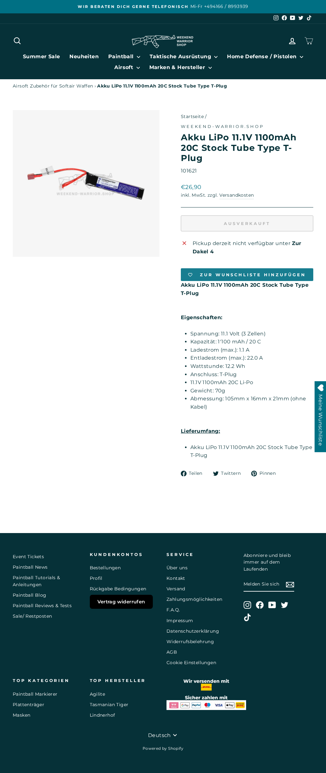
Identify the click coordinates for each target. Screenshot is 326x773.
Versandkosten (236, 195)
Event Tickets (28, 556)
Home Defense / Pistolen (262, 56)
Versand (176, 588)
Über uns (177, 567)
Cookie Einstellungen (191, 662)
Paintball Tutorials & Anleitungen (36, 581)
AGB (172, 652)
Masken (21, 715)
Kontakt (176, 578)
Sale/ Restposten (32, 616)
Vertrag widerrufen (121, 602)
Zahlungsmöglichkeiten (194, 599)
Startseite (192, 116)
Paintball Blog (29, 595)
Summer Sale (41, 56)
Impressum (180, 620)
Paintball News (30, 567)
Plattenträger (28, 704)
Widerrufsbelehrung (190, 641)
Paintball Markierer (35, 694)
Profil (96, 578)
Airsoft (124, 67)
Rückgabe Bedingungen (118, 588)
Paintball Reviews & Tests (42, 605)
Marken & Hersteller (178, 67)
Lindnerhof (102, 715)
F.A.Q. (173, 609)
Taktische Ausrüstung (181, 56)
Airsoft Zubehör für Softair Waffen (53, 85)
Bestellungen (105, 567)
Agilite (97, 694)
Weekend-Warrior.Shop (222, 126)
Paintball (121, 56)
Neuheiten (84, 56)
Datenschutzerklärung (193, 631)
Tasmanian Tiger (109, 704)
